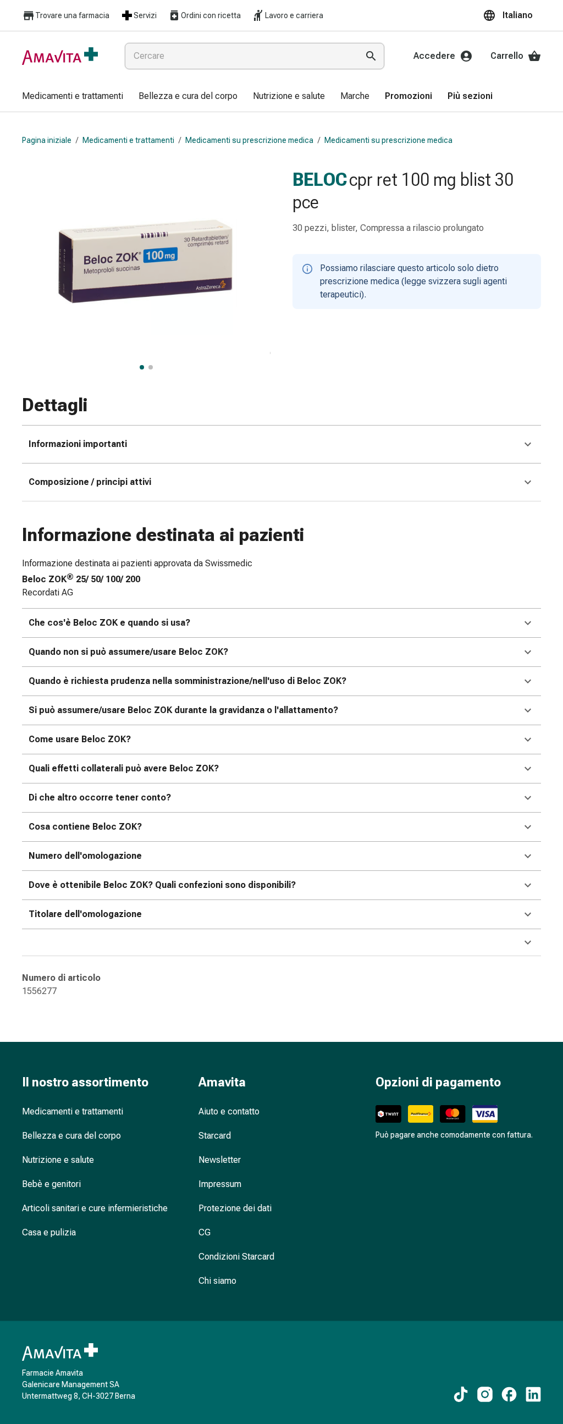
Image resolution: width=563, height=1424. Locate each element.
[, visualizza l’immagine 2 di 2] (150, 367)
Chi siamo (217, 1281)
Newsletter (219, 1160)
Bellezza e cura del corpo (71, 1135)
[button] (512, 15)
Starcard (214, 1135)
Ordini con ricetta (211, 15)
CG (204, 1232)
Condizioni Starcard (236, 1256)
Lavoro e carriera (294, 15)
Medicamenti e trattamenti (128, 140)
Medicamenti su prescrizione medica (249, 140)
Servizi (145, 15)
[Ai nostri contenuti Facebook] (509, 1394)
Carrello (506, 56)
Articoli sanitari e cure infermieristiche (95, 1208)
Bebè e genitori (51, 1184)
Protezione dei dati (235, 1208)
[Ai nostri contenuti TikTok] (460, 1394)
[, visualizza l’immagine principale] (142, 367)
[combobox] (239, 56)
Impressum (219, 1184)
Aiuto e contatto (229, 1111)
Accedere (434, 56)
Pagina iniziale (46, 140)
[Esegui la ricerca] (371, 56)
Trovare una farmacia (72, 15)
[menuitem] (72, 96)
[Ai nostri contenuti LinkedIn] (533, 1394)
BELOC (319, 179)
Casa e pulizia (49, 1232)
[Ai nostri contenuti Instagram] (485, 1394)
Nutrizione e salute (58, 1160)
